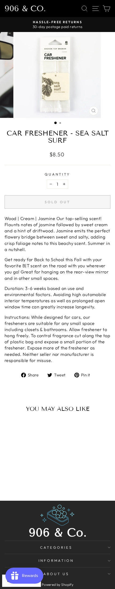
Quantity (58, 174)
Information (56, 560)
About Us (56, 574)
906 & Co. (25, 8)
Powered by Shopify (57, 584)
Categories (56, 547)
